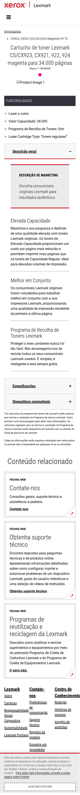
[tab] (40, 151)
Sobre (8, 696)
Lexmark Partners (16, 735)
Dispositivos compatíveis (31, 402)
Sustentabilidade (15, 728)
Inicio (54, 5)
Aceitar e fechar (39, 786)
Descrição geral (24, 151)
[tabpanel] (40, 268)
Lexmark (12, 689)
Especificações (24, 386)
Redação (61, 702)
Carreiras (10, 703)
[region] (40, 773)
